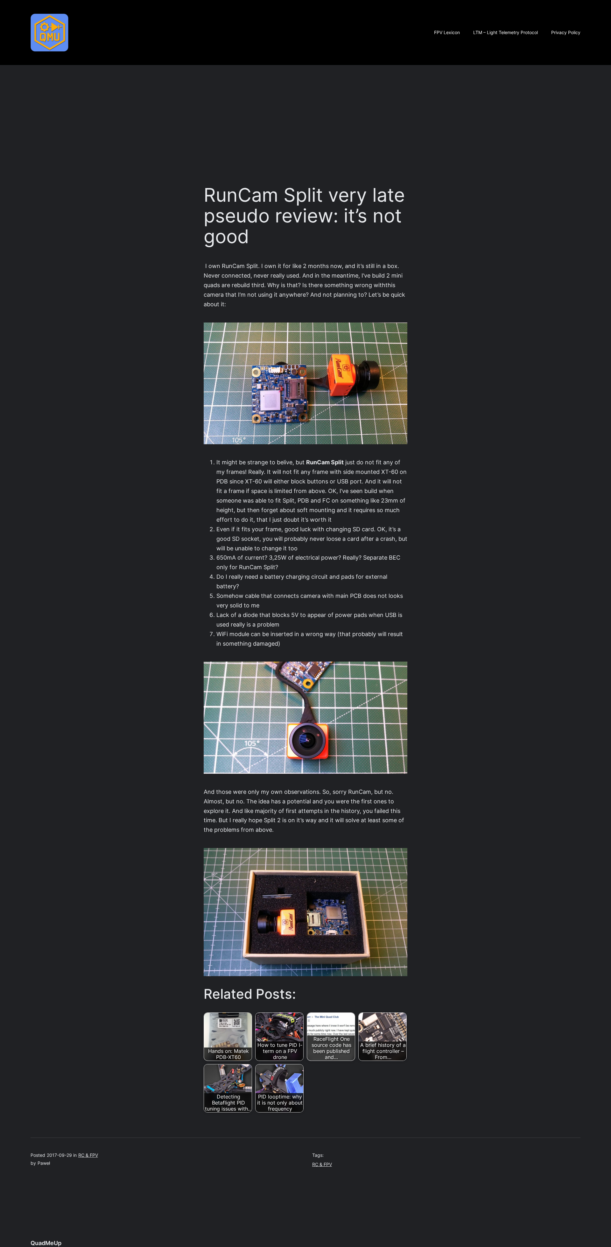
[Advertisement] (305, 124)
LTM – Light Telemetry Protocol (505, 32)
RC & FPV (88, 1155)
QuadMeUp (46, 1243)
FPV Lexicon (447, 32)
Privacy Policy (565, 32)
